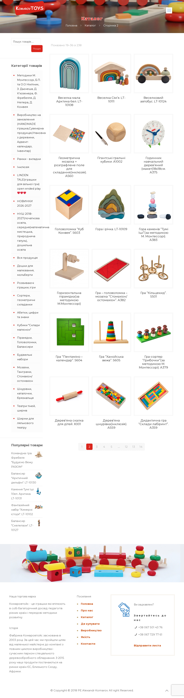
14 (140, 446)
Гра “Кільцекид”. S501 (154, 294)
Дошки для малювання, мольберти (25, 270)
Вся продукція (27, 257)
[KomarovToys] (30, 10)
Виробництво (91, 630)
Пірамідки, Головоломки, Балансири (27, 342)
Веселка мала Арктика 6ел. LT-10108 (69, 101)
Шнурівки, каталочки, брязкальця (25, 393)
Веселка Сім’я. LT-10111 (111, 99)
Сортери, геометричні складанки (26, 300)
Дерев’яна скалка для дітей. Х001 (69, 422)
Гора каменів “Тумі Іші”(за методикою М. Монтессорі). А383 (153, 234)
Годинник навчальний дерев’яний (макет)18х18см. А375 (153, 165)
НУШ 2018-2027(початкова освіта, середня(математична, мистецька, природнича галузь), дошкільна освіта (29, 231)
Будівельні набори (24, 357)
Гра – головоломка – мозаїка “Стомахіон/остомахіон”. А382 (111, 296)
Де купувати (90, 623)
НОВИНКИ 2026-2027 (25, 203)
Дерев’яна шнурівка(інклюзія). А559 (111, 424)
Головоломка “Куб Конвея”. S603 (69, 230)
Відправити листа (147, 645)
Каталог (90, 25)
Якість (85, 637)
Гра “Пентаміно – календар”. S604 (69, 358)
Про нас (87, 610)
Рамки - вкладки (29, 159)
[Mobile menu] (169, 10)
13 (133, 446)
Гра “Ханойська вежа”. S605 (111, 358)
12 (126, 446)
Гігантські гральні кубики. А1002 (111, 159)
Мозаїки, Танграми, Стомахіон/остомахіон (25, 374)
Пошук (37, 48)
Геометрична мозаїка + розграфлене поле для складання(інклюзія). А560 (70, 167)
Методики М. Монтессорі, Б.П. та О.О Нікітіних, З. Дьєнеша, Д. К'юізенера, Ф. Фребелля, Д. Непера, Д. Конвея (29, 91)
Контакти (88, 643)
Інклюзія (23, 167)
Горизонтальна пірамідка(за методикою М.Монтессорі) (69, 298)
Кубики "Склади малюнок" (28, 327)
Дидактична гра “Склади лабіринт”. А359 (153, 424)
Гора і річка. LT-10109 (111, 229)
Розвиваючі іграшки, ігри (26, 285)
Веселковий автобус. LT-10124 (153, 99)
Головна (71, 25)
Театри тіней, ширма (26, 408)
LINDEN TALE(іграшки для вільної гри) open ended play (29, 181)
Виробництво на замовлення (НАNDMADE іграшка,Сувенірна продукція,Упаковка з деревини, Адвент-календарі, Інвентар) (29, 133)
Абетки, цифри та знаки (27, 315)
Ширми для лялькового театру (25, 423)
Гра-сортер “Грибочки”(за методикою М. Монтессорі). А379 (153, 362)
